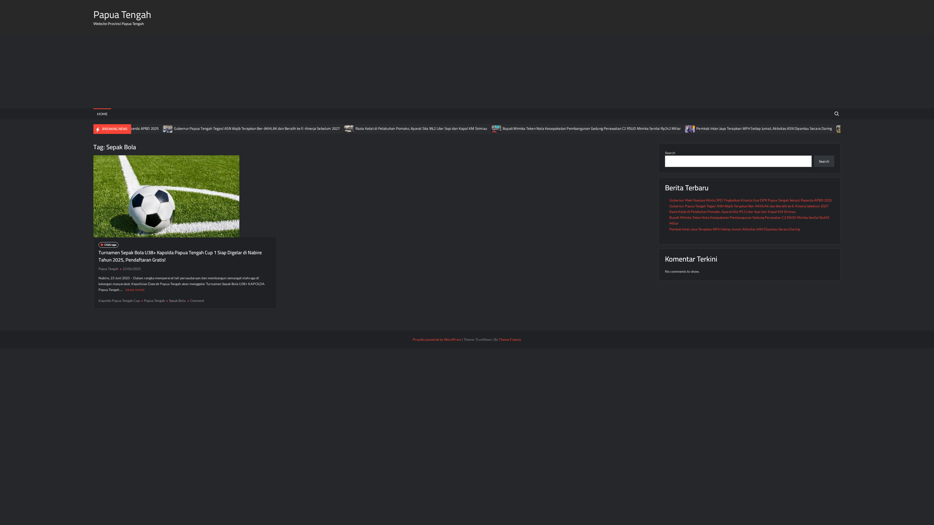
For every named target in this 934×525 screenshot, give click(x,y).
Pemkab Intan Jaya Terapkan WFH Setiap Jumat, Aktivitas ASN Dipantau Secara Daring (748, 128)
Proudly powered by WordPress (437, 339)
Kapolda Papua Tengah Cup (119, 300)
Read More (135, 290)
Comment (197, 301)
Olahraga (110, 244)
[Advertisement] (467, 72)
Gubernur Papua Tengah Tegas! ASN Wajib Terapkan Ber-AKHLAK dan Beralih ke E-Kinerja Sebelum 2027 (241, 128)
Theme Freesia (510, 339)
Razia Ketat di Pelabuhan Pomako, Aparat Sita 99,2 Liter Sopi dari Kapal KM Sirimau (405, 128)
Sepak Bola (177, 300)
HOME (102, 114)
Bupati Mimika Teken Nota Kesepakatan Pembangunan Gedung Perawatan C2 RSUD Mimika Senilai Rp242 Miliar (576, 128)
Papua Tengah (122, 14)
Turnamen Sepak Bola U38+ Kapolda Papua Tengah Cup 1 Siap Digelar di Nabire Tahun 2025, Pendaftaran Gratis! (180, 256)
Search (670, 153)
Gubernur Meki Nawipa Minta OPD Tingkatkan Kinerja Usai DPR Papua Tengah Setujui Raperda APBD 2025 (750, 200)
